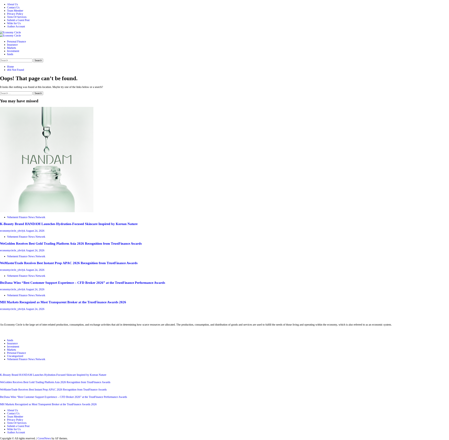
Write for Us (14, 23)
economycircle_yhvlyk (13, 230)
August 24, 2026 (35, 230)
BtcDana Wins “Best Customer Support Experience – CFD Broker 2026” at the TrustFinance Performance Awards (82, 282)
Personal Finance (16, 41)
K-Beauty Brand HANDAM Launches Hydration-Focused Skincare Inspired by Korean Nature (69, 224)
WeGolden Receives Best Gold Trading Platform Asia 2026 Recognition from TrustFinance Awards (71, 243)
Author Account (16, 26)
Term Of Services (16, 16)
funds (10, 54)
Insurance (12, 44)
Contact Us (13, 7)
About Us (12, 4)
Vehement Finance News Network (26, 217)
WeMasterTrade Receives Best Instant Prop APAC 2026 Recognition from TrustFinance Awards (69, 263)
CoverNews (44, 438)
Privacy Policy (15, 13)
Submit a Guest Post (18, 20)
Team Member (15, 10)
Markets (11, 47)
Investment (13, 50)
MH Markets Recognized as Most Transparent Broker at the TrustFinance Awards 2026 (63, 302)
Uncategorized (15, 356)
